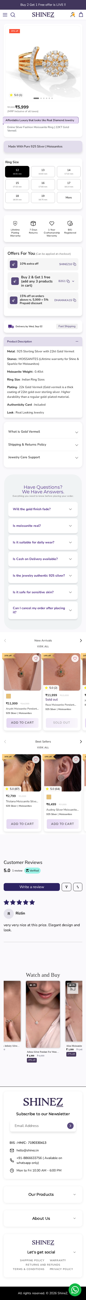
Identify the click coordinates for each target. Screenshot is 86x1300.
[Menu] (5, 15)
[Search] (15, 15)
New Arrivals (43, 640)
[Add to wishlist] (35, 658)
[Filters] (66, 887)
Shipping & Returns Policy (27, 444)
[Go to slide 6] (52, 98)
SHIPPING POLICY (32, 1260)
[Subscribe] (70, 1126)
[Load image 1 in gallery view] (43, 63)
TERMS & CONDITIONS (28, 1269)
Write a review (31, 887)
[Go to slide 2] (41, 98)
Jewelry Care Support (24, 457)
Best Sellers (43, 741)
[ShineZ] (43, 15)
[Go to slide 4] (46, 98)
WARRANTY (58, 1260)
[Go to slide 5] (49, 98)
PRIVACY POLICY (61, 1269)
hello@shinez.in (28, 1150)
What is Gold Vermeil (24, 431)
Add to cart (22, 723)
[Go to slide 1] (36, 98)
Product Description (19, 341)
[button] (12, 95)
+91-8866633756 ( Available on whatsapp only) (39, 1160)
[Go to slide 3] (43, 98)
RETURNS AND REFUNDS (43, 1265)
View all (43, 646)
